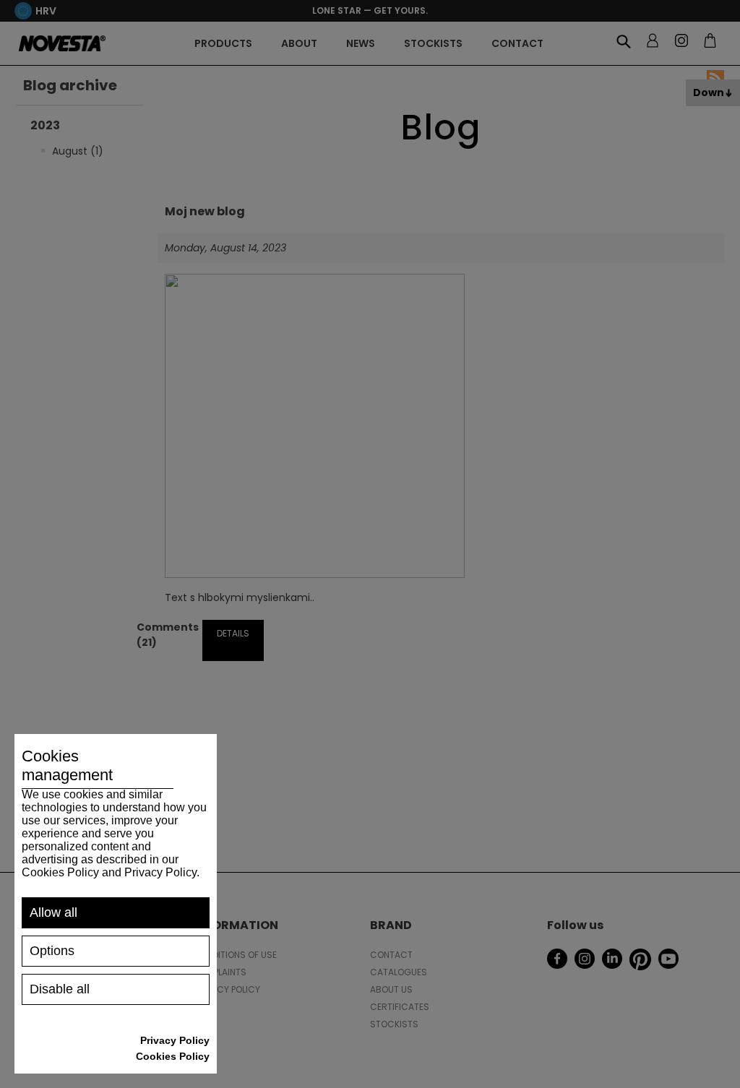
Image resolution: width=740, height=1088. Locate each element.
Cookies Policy (173, 1056)
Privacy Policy (175, 1040)
